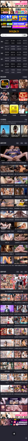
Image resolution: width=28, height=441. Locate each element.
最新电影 (3, 272)
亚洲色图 (13, 58)
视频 (2, 47)
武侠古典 (25, 64)
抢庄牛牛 (25, 43)
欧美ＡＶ (19, 46)
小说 (2, 65)
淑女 (22, 271)
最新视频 (3, 143)
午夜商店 (13, 70)
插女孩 (6, 70)
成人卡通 (19, 52)
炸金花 (12, 43)
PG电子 (7, 40)
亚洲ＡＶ (7, 46)
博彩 (2, 41)
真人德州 (13, 40)
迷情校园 (7, 66)
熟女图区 (19, 60)
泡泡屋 (12, 72)
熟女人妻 (7, 49)
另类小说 (13, 66)
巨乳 (22, 143)
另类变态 (25, 54)
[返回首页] (26, 438)
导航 (2, 71)
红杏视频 (7, 72)
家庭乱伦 (13, 64)
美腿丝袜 (7, 60)
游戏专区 (25, 40)
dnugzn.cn (14, 31)
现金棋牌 (19, 43)
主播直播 (19, 49)
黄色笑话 (19, 66)
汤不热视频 (24, 70)
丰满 (18, 271)
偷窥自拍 (7, 58)
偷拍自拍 (13, 52)
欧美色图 (19, 58)
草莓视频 (19, 70)
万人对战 (19, 40)
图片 (2, 59)
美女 (18, 143)
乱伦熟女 (19, 54)
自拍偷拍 (13, 46)
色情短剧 (19, 72)
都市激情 (7, 64)
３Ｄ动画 (25, 46)
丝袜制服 (13, 49)
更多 (26, 143)
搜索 (25, 35)
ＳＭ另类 (25, 49)
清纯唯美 (13, 60)
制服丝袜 (7, 54)
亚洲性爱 (7, 52)
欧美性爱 (25, 52)
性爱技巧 (25, 66)
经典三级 (13, 54)
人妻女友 (19, 64)
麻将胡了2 (7, 43)
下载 (26, 119)
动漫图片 (25, 58)
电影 (2, 53)
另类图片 (25, 60)
